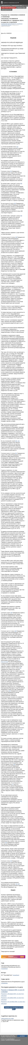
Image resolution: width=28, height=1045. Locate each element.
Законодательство (6, 9)
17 (12, 784)
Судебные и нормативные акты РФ (11, 2)
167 (17, 146)
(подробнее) (4, 968)
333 (16, 631)
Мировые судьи (21, 7)
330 (11, 612)
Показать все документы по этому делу (14, 1008)
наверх (22, 1036)
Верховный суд (6, 5)
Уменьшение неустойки (7, 1018)
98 (11, 861)
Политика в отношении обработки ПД (13, 1039)
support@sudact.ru (10, 1038)
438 (16, 237)
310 (19, 441)
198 (19, 884)
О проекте (3, 1039)
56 (11, 171)
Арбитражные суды (17, 5)
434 (21, 183)
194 (16, 884)
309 (16, 441)
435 (21, 215)
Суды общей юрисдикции (8, 7)
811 (16, 453)
